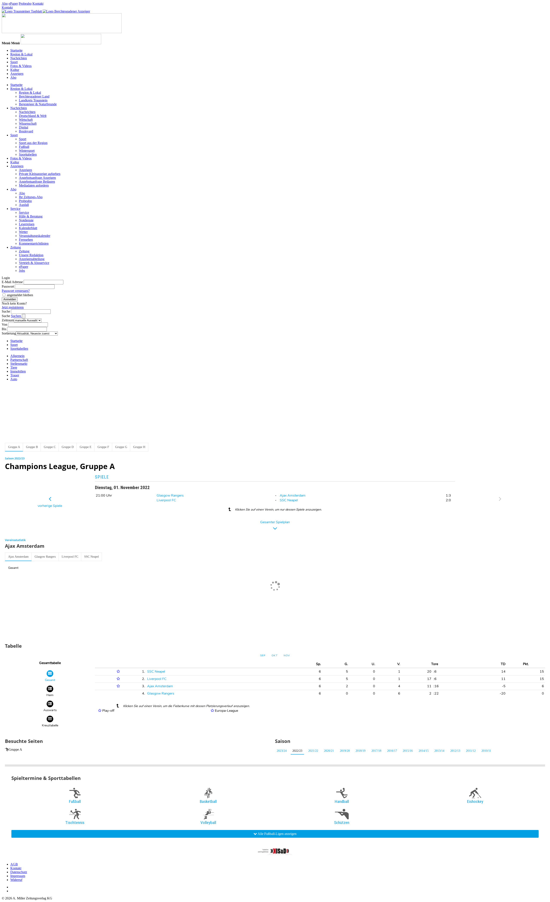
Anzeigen (16, 73)
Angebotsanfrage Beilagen (37, 181)
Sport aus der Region (33, 143)
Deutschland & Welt (32, 116)
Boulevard (26, 131)
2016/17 (392, 750)
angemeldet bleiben (20, 295)
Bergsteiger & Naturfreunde (38, 104)
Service (15, 208)
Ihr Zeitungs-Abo (31, 197)
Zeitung (15, 247)
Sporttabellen (28, 154)
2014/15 (424, 750)
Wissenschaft (28, 123)
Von (4, 324)
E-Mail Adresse (12, 282)
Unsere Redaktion (31, 255)
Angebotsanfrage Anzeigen (37, 177)
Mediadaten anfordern (34, 185)
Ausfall (24, 205)
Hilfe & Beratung (31, 216)
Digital (23, 127)
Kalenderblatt (28, 228)
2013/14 (439, 750)
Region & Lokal (21, 54)
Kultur (14, 70)
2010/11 (486, 750)
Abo (5, 3)
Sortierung (9, 333)
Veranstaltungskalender (34, 236)
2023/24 (282, 750)
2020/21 (329, 750)
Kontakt (37, 3)
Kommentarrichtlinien (34, 243)
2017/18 (376, 750)
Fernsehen (26, 239)
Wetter (23, 232)
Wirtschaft (26, 119)
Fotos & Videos (21, 66)
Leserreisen (26, 224)
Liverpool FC (166, 500)
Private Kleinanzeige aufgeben (39, 174)
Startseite (16, 50)
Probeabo (25, 3)
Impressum (17, 876)
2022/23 (297, 750)
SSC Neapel (289, 500)
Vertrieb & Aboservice (34, 263)
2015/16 (408, 750)
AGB (14, 864)
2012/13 (455, 750)
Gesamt (13, 568)
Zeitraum (8, 320)
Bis (4, 329)
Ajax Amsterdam (293, 495)
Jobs (22, 270)
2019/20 (345, 750)
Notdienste (26, 220)
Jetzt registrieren (13, 307)
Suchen (16, 316)
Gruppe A (15, 749)
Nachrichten (18, 58)
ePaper (13, 3)
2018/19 (360, 750)
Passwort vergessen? (16, 291)
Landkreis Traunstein (33, 100)
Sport (14, 62)
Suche (6, 311)
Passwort (8, 286)
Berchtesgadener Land (34, 96)
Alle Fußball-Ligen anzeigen (276, 834)
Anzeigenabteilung (31, 259)
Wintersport (27, 150)
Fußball (24, 147)
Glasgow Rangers (170, 495)
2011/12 (471, 750)
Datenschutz (18, 872)
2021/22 (313, 750)
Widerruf (16, 880)
